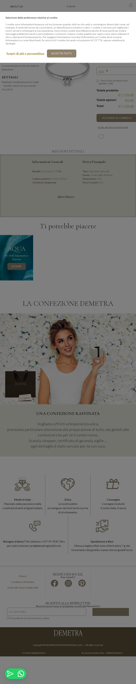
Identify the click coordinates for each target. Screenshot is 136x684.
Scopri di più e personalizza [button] (25, 53)
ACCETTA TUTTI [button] (61, 53)
